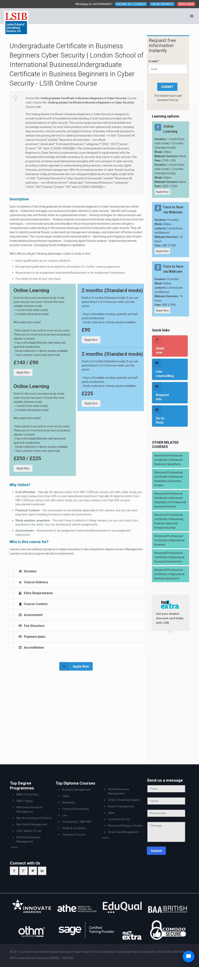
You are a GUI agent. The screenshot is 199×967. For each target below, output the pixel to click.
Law (64, 815)
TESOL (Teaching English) (123, 799)
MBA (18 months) (27, 794)
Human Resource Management (118, 791)
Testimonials (123, 951)
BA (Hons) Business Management (29, 839)
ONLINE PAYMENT (162, 4)
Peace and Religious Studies (125, 825)
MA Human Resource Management (30, 809)
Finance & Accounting (75, 808)
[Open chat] (188, 956)
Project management (121, 806)
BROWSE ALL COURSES (131, 4)
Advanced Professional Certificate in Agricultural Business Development (169, 557)
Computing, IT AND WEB (77, 821)
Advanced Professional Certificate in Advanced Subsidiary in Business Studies (168, 479)
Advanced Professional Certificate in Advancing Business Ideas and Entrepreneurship (168, 521)
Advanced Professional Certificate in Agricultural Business (169, 540)
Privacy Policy (80, 951)
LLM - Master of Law (29, 830)
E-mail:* (154, 61)
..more (14, 847)
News (137, 951)
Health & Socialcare (74, 828)
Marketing (68, 802)
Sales (65, 796)
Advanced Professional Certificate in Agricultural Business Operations (169, 574)
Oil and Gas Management (123, 832)
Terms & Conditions (102, 951)
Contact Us (149, 951)
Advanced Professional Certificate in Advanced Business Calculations (168, 460)
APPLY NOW (186, 4)
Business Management (76, 789)
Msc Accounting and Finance (34, 818)
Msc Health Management (32, 824)
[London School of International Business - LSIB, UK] (16, 16)
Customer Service (119, 819)
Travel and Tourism (74, 834)
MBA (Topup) (25, 800)
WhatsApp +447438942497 (93, 4)
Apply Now (23, 372)
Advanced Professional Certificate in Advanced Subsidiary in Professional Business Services (170, 500)
